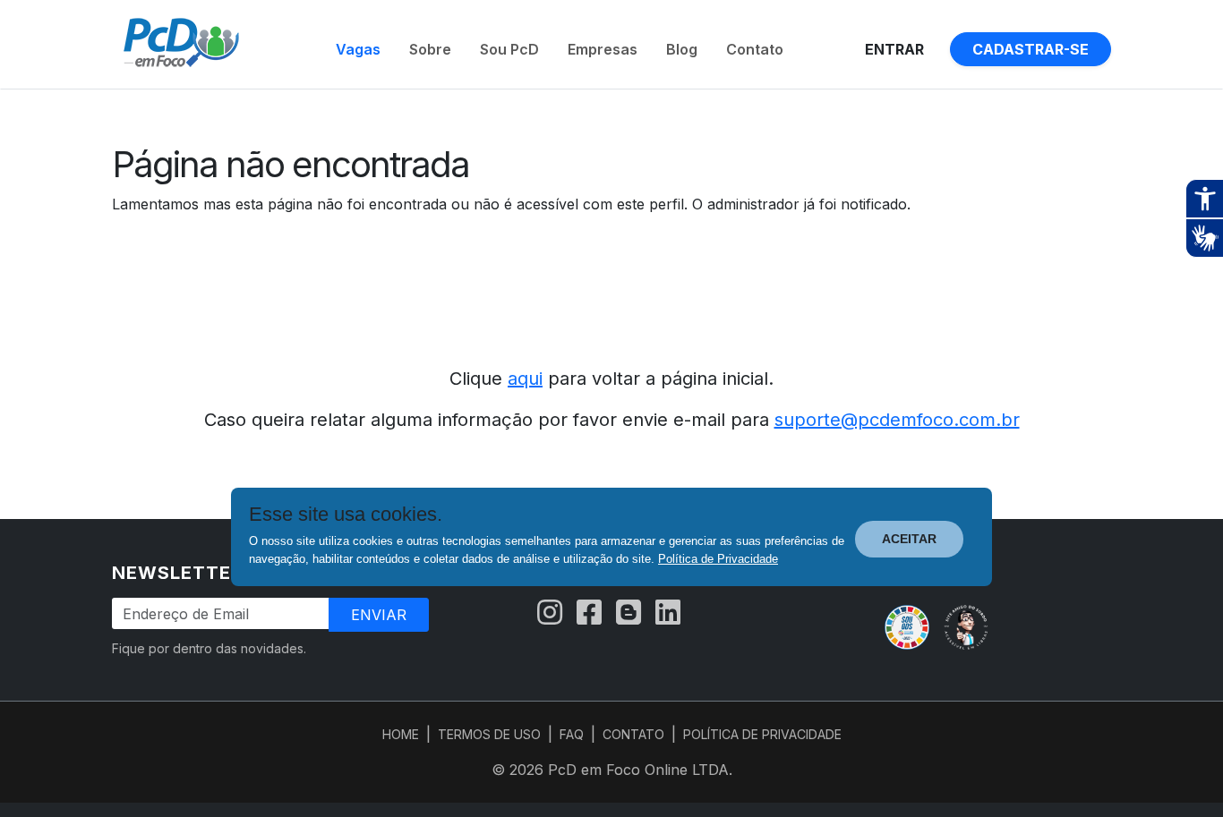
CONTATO (633, 734)
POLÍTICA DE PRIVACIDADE (762, 734)
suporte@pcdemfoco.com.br (897, 419)
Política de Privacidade (718, 559)
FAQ (572, 734)
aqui (525, 378)
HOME (400, 734)
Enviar (378, 615)
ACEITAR (909, 539)
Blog (681, 49)
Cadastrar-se (1030, 49)
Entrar (894, 49)
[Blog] (628, 613)
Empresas (602, 49)
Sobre (430, 49)
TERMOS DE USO (489, 734)
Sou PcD (509, 49)
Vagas (358, 49)
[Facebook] (589, 613)
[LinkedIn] (667, 613)
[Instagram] (549, 613)
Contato (754, 49)
